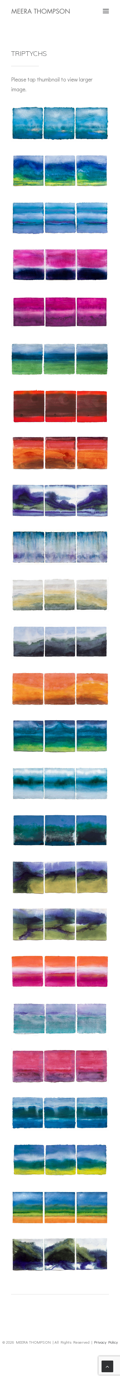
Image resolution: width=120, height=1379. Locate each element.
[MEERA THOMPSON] (40, 11)
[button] (106, 11)
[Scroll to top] (107, 1365)
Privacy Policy (106, 1342)
